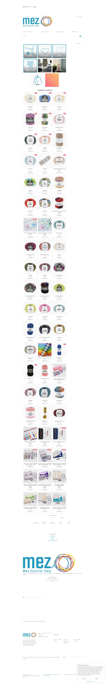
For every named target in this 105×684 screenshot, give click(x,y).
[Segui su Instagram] (53, 583)
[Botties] (45, 63)
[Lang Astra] (59, 329)
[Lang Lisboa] (45, 182)
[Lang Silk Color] (59, 392)
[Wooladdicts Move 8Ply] (30, 288)
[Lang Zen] (59, 246)
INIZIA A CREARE (59, 31)
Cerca (35, 6)
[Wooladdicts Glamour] (30, 246)
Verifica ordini (52, 523)
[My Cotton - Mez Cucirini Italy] (45, 350)
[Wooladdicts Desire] (59, 288)
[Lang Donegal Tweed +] (30, 329)
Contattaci (25, 658)
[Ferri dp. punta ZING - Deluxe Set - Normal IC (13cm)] (59, 370)
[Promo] (37, 77)
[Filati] (30, 49)
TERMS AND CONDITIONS (42, 619)
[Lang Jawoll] (45, 160)
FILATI (39, 633)
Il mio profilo (44, 523)
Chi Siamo (25, 657)
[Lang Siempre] (45, 413)
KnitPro (75, 639)
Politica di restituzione (52, 578)
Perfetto (59, 639)
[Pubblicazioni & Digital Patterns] (30, 63)
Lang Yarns (66, 639)
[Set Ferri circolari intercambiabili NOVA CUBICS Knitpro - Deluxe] (59, 499)
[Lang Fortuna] (45, 308)
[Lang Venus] (30, 308)
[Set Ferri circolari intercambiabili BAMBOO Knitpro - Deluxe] (30, 499)
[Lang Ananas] (30, 203)
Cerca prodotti (36, 523)
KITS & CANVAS (44, 633)
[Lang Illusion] (59, 182)
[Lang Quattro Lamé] (45, 370)
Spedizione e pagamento (52, 577)
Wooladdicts (66, 641)
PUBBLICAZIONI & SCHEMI (43, 636)
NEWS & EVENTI (75, 31)
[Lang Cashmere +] (59, 225)
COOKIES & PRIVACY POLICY (32, 619)
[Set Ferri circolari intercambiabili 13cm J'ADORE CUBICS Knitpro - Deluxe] (45, 476)
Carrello (80, 16)
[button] (62, 517)
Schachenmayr (66, 642)
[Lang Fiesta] (45, 203)
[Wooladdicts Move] (59, 267)
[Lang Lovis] (45, 267)
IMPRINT (24, 619)
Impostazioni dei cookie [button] (90, 681)
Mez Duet (55, 641)
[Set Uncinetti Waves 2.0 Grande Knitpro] (45, 225)
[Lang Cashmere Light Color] (45, 329)
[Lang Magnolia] (30, 350)
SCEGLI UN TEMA (45, 31)
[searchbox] (28, 7)
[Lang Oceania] (45, 392)
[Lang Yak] (30, 267)
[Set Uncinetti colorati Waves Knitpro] (30, 433)
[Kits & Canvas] (45, 49)
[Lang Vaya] (30, 392)
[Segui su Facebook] (51, 583)
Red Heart (75, 641)
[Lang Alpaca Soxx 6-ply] (59, 413)
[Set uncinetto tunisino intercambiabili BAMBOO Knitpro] (59, 476)
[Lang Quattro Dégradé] (30, 413)
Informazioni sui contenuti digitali (52, 580)
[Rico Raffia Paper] (59, 140)
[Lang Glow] (30, 182)
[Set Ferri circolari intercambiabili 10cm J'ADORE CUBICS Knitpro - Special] (30, 476)
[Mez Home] (59, 63)
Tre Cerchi (55, 639)
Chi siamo (52, 576)
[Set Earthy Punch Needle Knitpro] (45, 433)
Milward (79, 639)
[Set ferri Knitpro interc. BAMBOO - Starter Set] (45, 499)
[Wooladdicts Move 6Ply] (45, 288)
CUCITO (49, 633)
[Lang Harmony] (59, 308)
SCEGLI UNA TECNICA (27, 31)
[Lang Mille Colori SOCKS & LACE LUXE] (59, 203)
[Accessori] (59, 49)
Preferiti (60, 523)
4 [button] (55, 517)
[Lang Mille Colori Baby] (45, 246)
